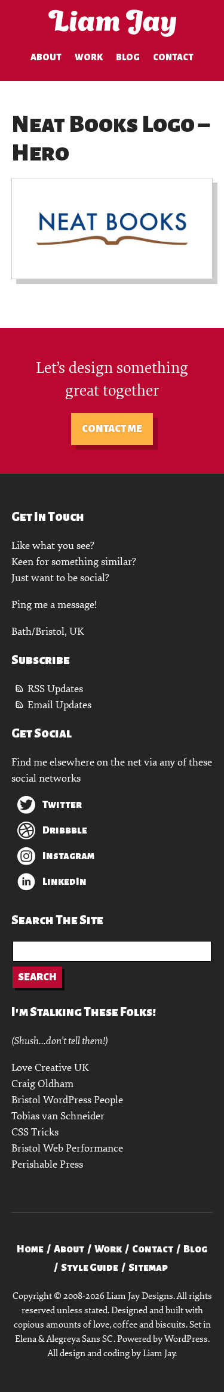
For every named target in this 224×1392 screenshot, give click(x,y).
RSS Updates (55, 689)
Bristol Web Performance (67, 1148)
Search (37, 977)
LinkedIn (64, 881)
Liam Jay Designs (112, 23)
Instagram (68, 856)
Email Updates (59, 705)
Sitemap (148, 1268)
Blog (128, 57)
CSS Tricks (35, 1132)
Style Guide (89, 1268)
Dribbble (64, 830)
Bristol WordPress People (67, 1100)
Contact (173, 57)
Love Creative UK (49, 1067)
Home (30, 1249)
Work (89, 57)
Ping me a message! (54, 604)
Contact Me (112, 429)
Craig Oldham (42, 1084)
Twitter (62, 805)
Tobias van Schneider (58, 1116)
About (46, 57)
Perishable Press (47, 1164)
